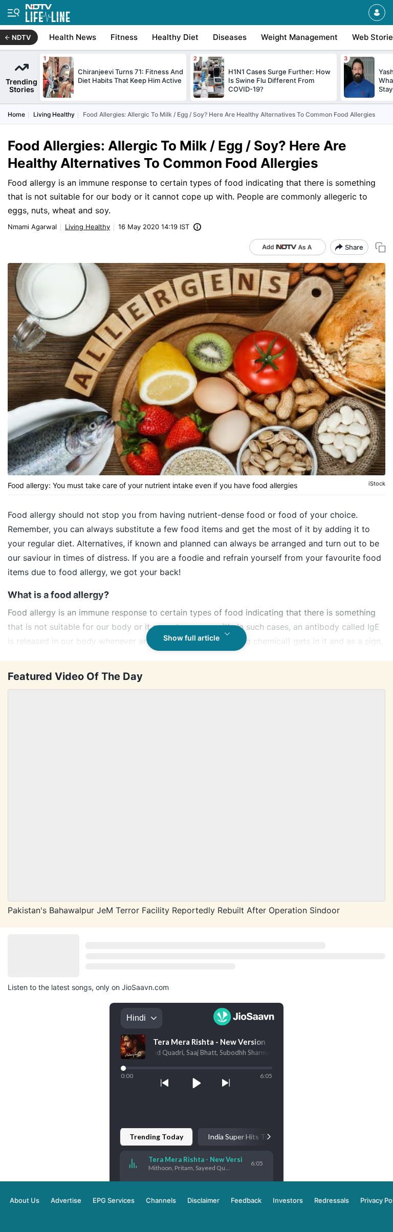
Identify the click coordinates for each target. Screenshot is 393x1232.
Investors (288, 1200)
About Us (24, 1200)
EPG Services (114, 1200)
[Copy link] (380, 247)
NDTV (21, 37)
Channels (161, 1200)
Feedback (246, 1200)
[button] (376, 12)
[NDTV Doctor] (48, 11)
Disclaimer (203, 1200)
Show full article (191, 637)
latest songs (71, 987)
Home (16, 114)
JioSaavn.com (145, 987)
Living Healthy (54, 114)
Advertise (66, 1200)
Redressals (331, 1200)
